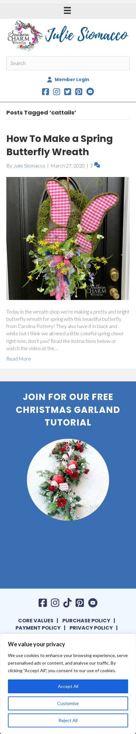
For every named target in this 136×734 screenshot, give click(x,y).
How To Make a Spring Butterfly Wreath (59, 145)
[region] (68, 684)
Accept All (68, 686)
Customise (68, 703)
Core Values (35, 620)
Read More (18, 358)
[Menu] (67, 10)
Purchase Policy (86, 620)
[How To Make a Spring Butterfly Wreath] (68, 238)
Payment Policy (38, 627)
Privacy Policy (91, 627)
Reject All (68, 720)
